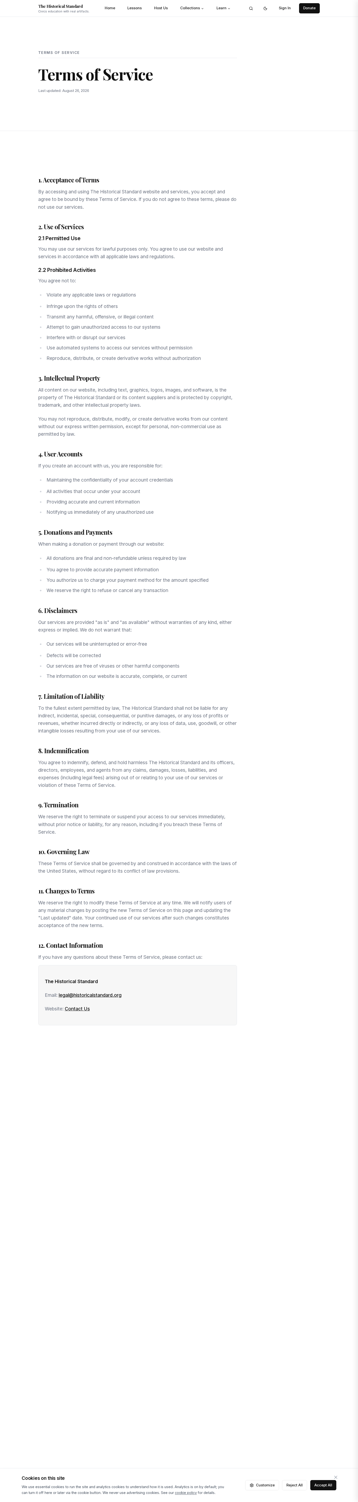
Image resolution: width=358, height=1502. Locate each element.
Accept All (323, 1485)
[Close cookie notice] (336, 1477)
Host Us (161, 8)
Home (110, 8)
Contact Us (77, 1009)
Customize (265, 1485)
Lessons (134, 8)
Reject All (294, 1485)
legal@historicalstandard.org (90, 995)
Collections (190, 8)
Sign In (285, 8)
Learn (221, 8)
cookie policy (186, 1493)
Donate (309, 8)
